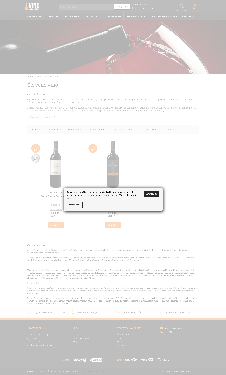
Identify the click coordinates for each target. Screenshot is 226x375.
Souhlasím (151, 193)
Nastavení (74, 204)
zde (69, 197)
